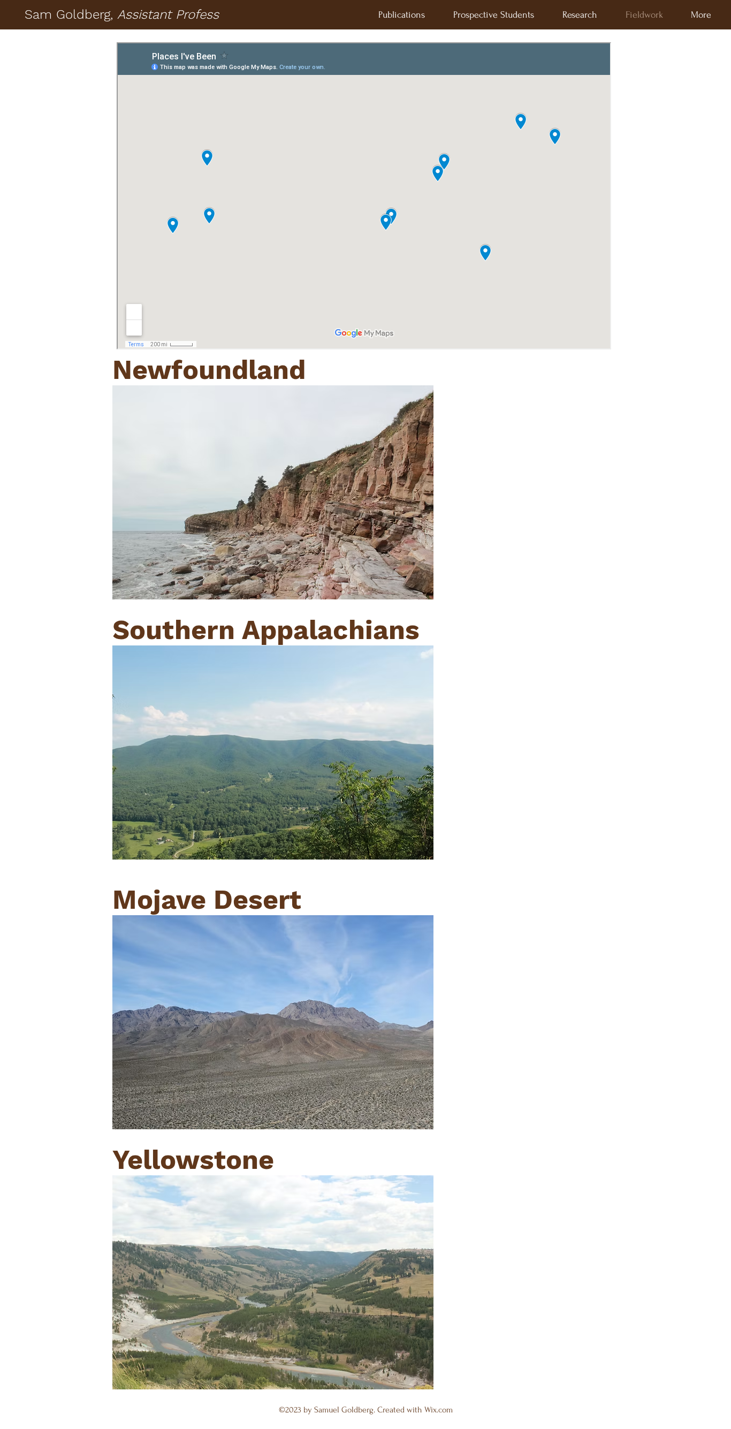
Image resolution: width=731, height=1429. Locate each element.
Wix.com (438, 1410)
